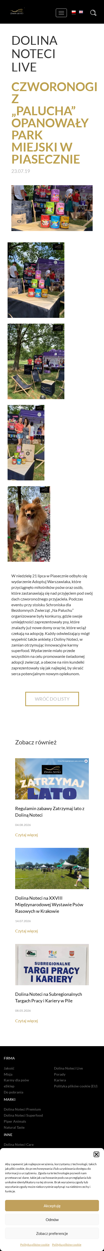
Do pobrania (13, 1092)
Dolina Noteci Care (19, 1145)
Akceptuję (52, 1205)
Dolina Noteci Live (68, 1068)
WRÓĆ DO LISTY (52, 699)
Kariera (60, 1080)
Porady (59, 1074)
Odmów (52, 1219)
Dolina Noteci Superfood (23, 1115)
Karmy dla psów (16, 1080)
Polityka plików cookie (34, 1244)
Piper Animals (15, 1121)
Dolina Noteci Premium (22, 1109)
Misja (8, 1074)
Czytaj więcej (26, 834)
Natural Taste (14, 1127)
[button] (96, 1154)
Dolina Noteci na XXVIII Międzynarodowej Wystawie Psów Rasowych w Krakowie (49, 904)
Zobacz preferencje (52, 1233)
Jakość (9, 1068)
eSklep (9, 1086)
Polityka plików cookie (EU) (75, 1086)
